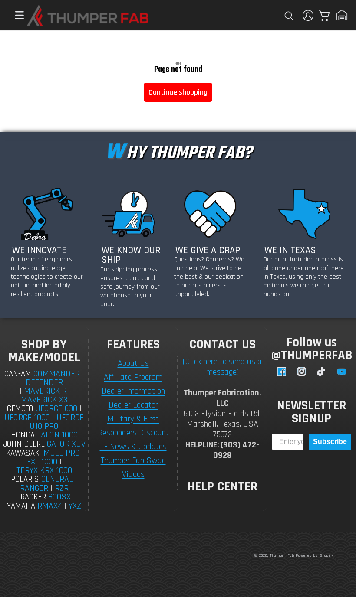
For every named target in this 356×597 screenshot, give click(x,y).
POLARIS (25, 479)
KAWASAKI (23, 453)
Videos (133, 474)
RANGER (34, 488)
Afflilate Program (133, 377)
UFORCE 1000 (27, 417)
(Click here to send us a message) (222, 367)
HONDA (23, 435)
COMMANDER (56, 373)
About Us (133, 363)
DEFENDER (44, 382)
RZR (62, 488)
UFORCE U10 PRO (57, 422)
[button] (15, 15)
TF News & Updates (133, 446)
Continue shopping (178, 92)
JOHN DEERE (24, 444)
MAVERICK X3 (44, 399)
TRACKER (31, 497)
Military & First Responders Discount (133, 425)
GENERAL (57, 479)
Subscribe (330, 441)
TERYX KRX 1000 (44, 470)
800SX (59, 496)
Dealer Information (133, 391)
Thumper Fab (282, 555)
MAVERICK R (45, 391)
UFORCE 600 (56, 408)
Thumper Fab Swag (133, 460)
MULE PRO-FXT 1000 (54, 457)
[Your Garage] (342, 15)
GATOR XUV (66, 444)
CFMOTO (20, 409)
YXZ (75, 506)
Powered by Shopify (315, 555)
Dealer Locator (133, 405)
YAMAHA (21, 506)
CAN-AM (17, 374)
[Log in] (308, 15)
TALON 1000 (57, 434)
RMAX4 (49, 506)
